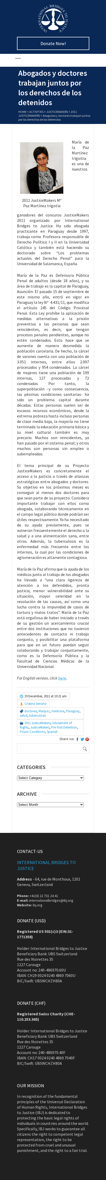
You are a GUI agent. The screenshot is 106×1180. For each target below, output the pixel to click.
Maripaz (44, 711)
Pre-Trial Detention (64, 727)
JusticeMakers (57, 112)
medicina (57, 711)
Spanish (52, 732)
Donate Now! (53, 43)
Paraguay (73, 711)
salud (23, 715)
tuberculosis (37, 715)
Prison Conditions (32, 732)
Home (22, 112)
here (62, 678)
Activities (36, 112)
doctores (30, 711)
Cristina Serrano (35, 703)
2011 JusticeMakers (37, 723)
